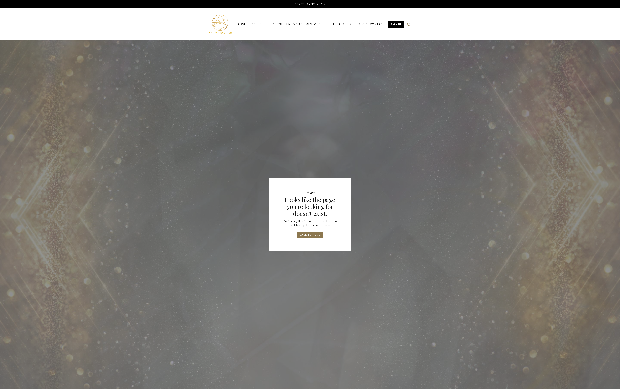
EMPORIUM (294, 24)
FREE (351, 24)
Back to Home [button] (310, 235)
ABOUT (243, 24)
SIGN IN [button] (396, 24)
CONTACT (377, 24)
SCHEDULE (260, 24)
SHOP (362, 24)
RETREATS (336, 24)
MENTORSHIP (316, 24)
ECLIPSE (277, 24)
